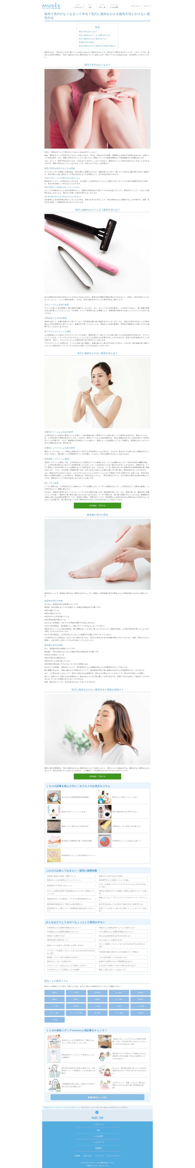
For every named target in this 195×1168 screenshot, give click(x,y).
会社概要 (77, 1156)
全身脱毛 (140, 1013)
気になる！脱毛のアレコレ (72, 1107)
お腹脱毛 (140, 992)
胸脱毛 (54, 999)
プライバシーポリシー (114, 1156)
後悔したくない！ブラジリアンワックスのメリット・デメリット (122, 899)
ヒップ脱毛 (119, 999)
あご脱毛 (119, 992)
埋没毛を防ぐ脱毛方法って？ (58, 940)
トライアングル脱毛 (76, 1013)
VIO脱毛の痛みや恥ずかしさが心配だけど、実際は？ (119, 952)
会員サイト (147, 6)
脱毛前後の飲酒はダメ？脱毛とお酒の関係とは (65, 904)
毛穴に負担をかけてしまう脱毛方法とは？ (95, 35)
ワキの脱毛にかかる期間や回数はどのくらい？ (117, 932)
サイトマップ (99, 1156)
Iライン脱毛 (54, 1006)
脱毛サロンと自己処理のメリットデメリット (64, 880)
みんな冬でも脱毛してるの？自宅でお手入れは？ (117, 965)
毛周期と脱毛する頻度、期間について (61, 876)
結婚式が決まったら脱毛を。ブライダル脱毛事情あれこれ (69, 899)
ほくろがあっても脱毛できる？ (111, 940)
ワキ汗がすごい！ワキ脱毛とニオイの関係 (63, 970)
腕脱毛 (54, 992)
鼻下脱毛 (97, 1013)
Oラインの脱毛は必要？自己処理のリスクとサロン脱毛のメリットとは (70, 892)
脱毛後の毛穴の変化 (86, 42)
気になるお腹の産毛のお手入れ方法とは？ (115, 936)
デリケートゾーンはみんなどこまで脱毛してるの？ (66, 965)
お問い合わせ (135, 6)
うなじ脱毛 (140, 1006)
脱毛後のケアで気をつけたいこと (60, 885)
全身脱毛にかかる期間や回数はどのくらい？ (64, 928)
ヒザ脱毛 (97, 1006)
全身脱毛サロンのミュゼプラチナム (53, 1107)
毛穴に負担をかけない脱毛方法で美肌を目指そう (97, 46)
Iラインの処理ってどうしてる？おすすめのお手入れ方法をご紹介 (122, 945)
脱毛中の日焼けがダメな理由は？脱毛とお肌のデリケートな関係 (122, 892)
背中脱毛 (97, 992)
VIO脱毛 (140, 999)
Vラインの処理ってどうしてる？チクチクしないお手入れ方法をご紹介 (122, 885)
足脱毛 (119, 1006)
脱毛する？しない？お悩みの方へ (60, 961)
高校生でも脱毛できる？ (56, 936)
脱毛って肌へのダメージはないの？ (112, 970)
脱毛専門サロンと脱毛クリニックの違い (114, 880)
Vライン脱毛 (119, 1013)
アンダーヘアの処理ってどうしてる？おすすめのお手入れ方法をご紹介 (71, 952)
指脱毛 (97, 999)
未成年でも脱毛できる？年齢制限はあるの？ (116, 961)
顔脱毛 (76, 999)
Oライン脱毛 (54, 1013)
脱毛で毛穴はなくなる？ (88, 32)
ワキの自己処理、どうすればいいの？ (113, 957)
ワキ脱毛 (76, 992)
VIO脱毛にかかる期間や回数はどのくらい (63, 932)
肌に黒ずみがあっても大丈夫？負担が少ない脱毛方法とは (121, 904)
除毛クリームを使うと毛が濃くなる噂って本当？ (65, 945)
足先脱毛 (76, 1006)
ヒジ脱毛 (54, 1019)
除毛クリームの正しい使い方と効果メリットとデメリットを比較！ (122, 909)
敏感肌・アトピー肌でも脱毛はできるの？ (63, 957)
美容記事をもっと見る (97, 1097)
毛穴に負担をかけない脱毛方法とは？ (93, 39)
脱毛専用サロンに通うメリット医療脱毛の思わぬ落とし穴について (71, 909)
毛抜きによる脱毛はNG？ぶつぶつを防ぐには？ (117, 928)
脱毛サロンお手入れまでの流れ (111, 876)
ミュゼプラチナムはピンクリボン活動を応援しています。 (97, 1162)
